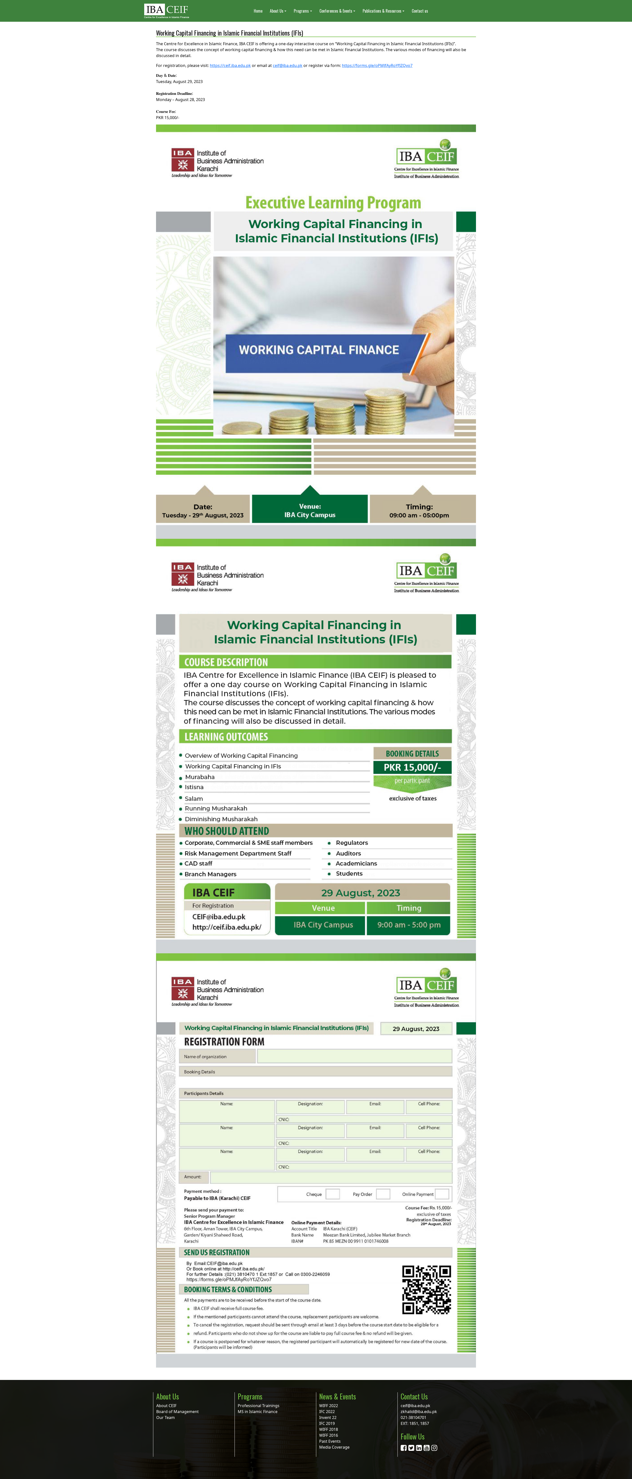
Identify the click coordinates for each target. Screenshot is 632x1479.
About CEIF (166, 1405)
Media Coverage (334, 1447)
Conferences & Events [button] (335, 11)
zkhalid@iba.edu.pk (419, 1411)
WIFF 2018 (328, 1429)
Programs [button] (301, 11)
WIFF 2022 (328, 1405)
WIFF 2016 (328, 1435)
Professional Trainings (258, 1405)
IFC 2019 (327, 1423)
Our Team (165, 1417)
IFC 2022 (327, 1411)
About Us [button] (276, 11)
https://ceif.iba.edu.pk (230, 65)
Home (258, 11)
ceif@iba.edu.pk (287, 65)
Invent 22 (327, 1417)
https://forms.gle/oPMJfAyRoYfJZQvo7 (377, 65)
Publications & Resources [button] (382, 11)
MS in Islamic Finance (257, 1411)
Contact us (420, 11)
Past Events (330, 1441)
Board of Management (177, 1411)
